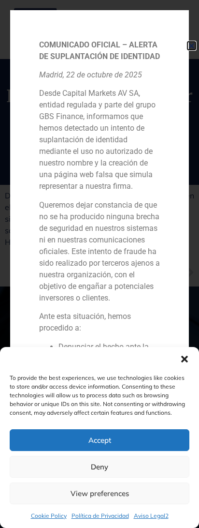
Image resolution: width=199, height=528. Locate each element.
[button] (184, 359)
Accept (99, 440)
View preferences (100, 493)
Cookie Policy (49, 515)
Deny (99, 466)
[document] (99, 264)
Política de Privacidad (100, 515)
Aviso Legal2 (151, 515)
